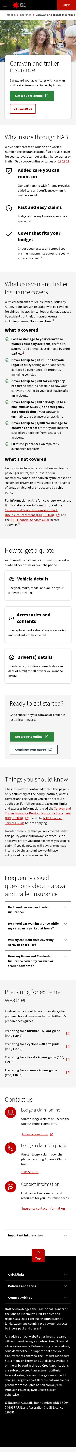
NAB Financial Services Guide (30, 520)
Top (38, 1258)
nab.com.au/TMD (51, 1385)
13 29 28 (63, 161)
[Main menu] (5, 5)
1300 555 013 (30, 1172)
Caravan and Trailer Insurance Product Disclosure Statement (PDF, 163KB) (38, 813)
